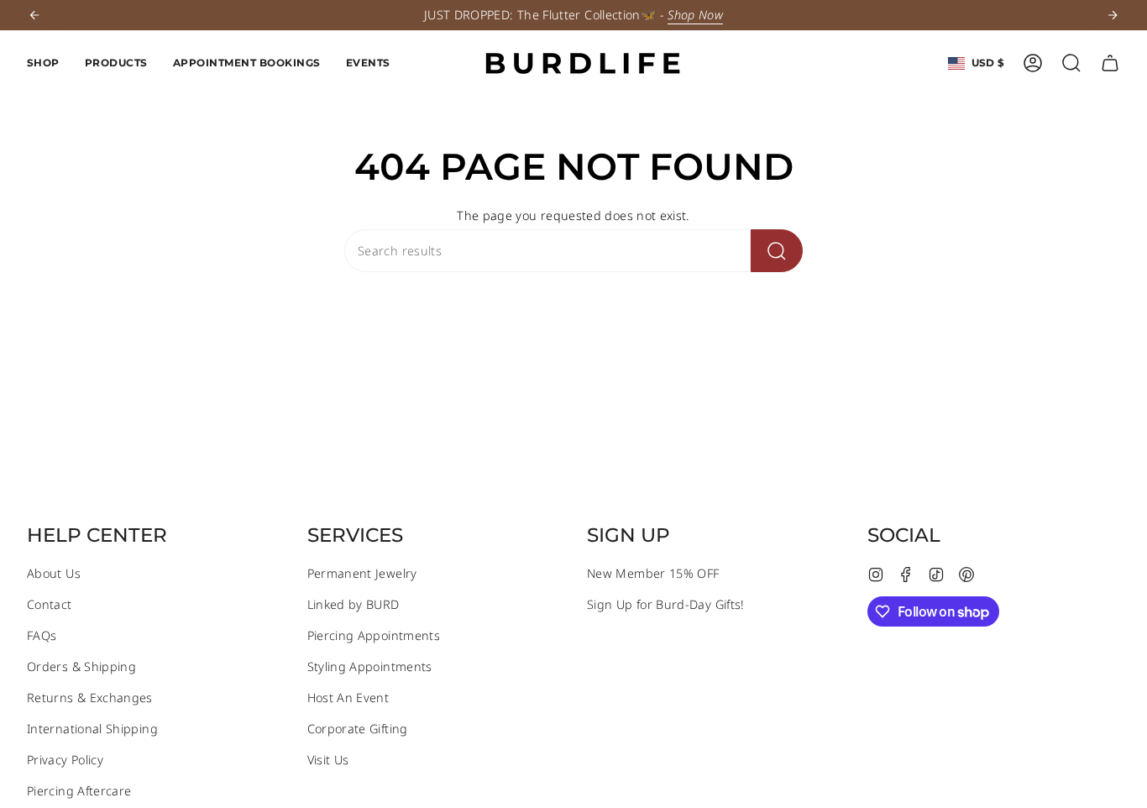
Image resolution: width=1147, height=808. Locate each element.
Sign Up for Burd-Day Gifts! (666, 604)
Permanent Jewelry (362, 573)
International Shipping (92, 729)
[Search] (777, 250)
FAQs (41, 635)
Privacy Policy (65, 760)
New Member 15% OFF (653, 573)
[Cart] (1110, 63)
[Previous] (34, 15)
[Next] (1112, 15)
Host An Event (348, 698)
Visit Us (328, 760)
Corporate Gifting (357, 729)
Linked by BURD (353, 604)
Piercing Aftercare (79, 791)
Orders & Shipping (81, 666)
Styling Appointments (369, 666)
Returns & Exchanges (90, 698)
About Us (54, 573)
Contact (49, 604)
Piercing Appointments (374, 635)
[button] (43, 63)
